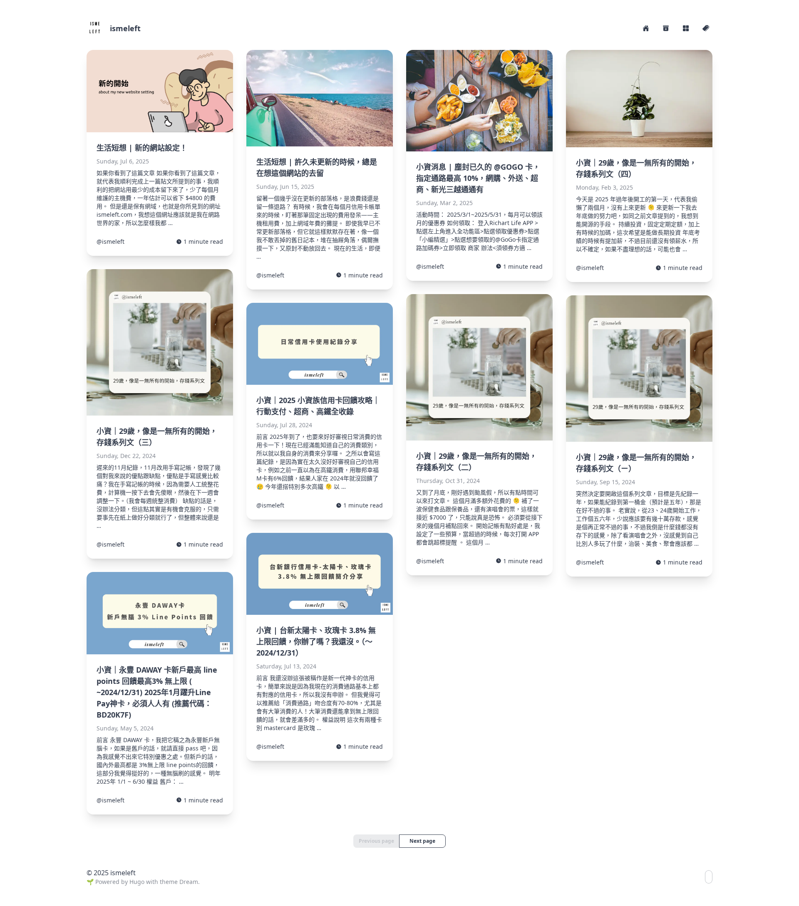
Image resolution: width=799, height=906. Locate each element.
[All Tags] (705, 28)
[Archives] (665, 28)
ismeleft (125, 28)
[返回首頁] (95, 28)
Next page (422, 840)
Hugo (136, 882)
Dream (188, 882)
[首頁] (646, 28)
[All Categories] (685, 28)
